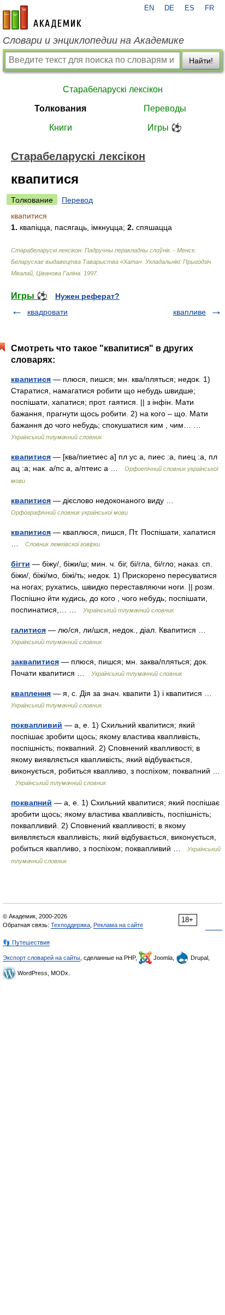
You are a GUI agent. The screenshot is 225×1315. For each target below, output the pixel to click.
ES (189, 8)
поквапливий (36, 725)
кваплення (31, 693)
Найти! (201, 60)
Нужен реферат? (87, 296)
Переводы (165, 108)
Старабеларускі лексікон (113, 89)
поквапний (31, 802)
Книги (60, 127)
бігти (20, 563)
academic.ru (42, 17)
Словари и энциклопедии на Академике (93, 40)
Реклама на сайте (118, 925)
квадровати (47, 312)
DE (169, 8)
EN (149, 8)
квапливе (189, 312)
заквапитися (35, 661)
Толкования (60, 108)
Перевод (77, 200)
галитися (28, 630)
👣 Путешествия (26, 942)
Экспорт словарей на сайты (41, 957)
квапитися (31, 379)
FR (209, 8)
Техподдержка (70, 925)
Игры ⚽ (164, 127)
